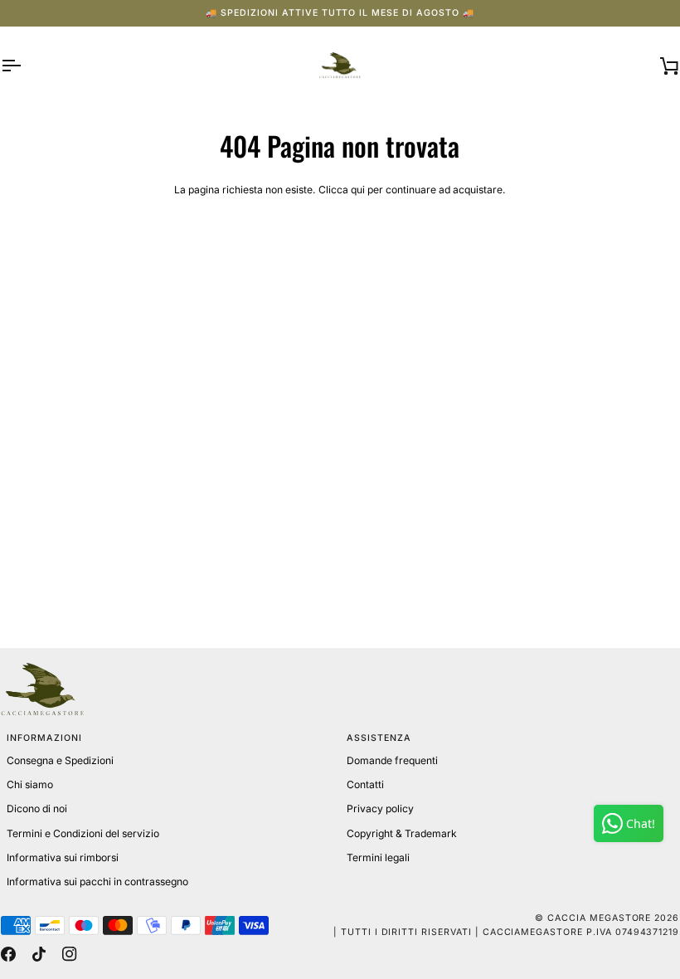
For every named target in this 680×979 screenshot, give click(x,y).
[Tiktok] (39, 954)
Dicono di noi (37, 808)
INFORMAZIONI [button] (44, 738)
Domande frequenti (392, 760)
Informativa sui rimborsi (63, 857)
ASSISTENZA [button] (379, 738)
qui (358, 189)
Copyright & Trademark (402, 833)
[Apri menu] (26, 66)
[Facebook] (8, 954)
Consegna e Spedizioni (60, 760)
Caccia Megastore (599, 918)
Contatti (365, 784)
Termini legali (378, 857)
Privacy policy (380, 808)
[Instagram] (69, 954)
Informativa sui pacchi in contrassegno (97, 881)
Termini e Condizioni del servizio (83, 833)
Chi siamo (30, 784)
